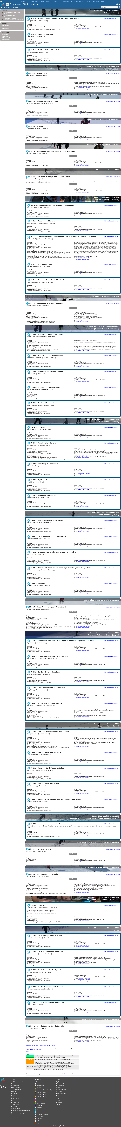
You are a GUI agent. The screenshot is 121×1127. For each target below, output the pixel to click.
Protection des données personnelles (22, 1112)
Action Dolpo (16, 1100)
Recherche (60, 1082)
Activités (22, 1)
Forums (60, 1091)
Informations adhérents (111, 18)
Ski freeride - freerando (42, 1114)
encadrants (76, 1074)
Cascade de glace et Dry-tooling (44, 1090)
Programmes (32, 1)
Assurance (15, 1095)
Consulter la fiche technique (82, 28)
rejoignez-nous (85, 1048)
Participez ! (60, 1097)
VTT (37, 1123)
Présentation (6, 25)
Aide (102, 1)
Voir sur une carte (8, 16)
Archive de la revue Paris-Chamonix (21, 1110)
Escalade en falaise (41, 1092)
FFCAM (15, 1093)
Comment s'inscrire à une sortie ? (34, 1049)
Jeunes (38, 1101)
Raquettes (39, 1109)
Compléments (6, 28)
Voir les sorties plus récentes (11, 13)
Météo (59, 1100)
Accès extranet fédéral (18, 1114)
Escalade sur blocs (41, 1094)
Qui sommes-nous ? (18, 1082)
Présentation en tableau (10, 18)
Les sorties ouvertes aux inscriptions (13, 19)
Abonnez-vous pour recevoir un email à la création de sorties (40, 1045)
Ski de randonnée (40, 1112)
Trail (37, 1121)
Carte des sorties (62, 1093)
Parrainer (15, 1106)
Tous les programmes (41, 1083)
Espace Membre (66, 1)
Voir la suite (73, 78)
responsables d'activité (62, 1074)
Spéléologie (39, 1118)
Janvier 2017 (6, 39)
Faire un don (16, 1104)
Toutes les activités (41, 1082)
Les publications (62, 1083)
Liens (59, 1104)
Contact (88, 1)
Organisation (16, 1085)
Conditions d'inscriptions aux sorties (12, 27)
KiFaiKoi (55, 1)
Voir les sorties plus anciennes (12, 12)
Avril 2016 (5, 34)
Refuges (60, 1102)
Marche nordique (40, 1103)
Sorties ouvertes (44, 1)
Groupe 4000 (16, 1102)
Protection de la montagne (19, 1098)
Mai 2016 (5, 36)
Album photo (78, 1)
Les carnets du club (62, 1089)
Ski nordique (39, 1116)
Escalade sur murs (41, 1096)
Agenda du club (16, 1108)
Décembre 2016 (7, 37)
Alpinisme (38, 1087)
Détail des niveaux (30, 1051)
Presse (59, 1098)
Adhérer (96, 1)
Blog (59, 1087)
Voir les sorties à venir (9, 15)
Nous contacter (16, 1087)
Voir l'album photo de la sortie (82, 87)
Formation (15, 1097)
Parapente (39, 1105)
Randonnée (39, 1107)
